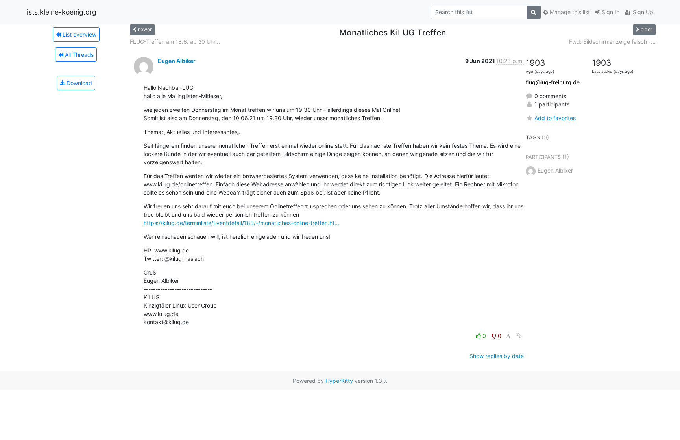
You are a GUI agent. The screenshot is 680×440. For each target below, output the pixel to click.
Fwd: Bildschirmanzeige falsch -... (612, 41)
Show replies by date (496, 356)
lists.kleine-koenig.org (60, 12)
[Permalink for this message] (519, 336)
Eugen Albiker (177, 61)
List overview (78, 34)
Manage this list (569, 12)
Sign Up (642, 12)
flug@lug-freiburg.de (553, 82)
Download (78, 83)
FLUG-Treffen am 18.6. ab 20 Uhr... (175, 41)
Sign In (609, 12)
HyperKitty (339, 380)
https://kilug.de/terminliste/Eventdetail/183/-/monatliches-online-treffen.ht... (241, 222)
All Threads (78, 54)
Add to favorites (555, 118)
